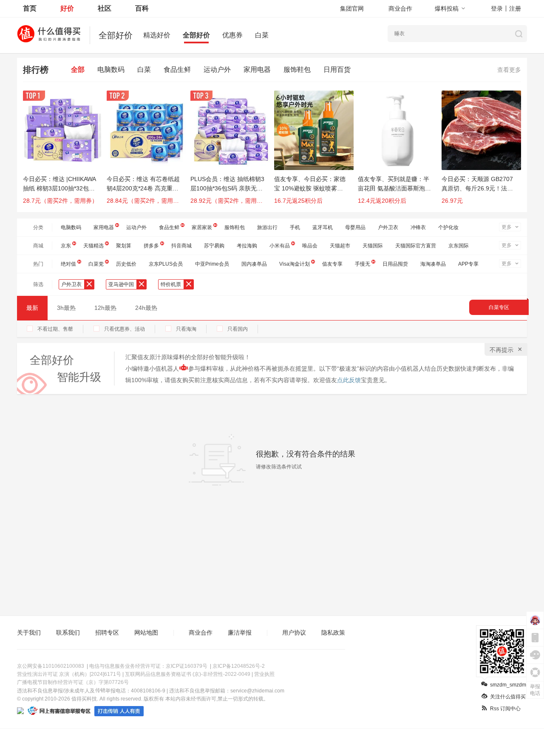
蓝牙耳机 (322, 227)
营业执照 (264, 674)
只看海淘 (186, 329)
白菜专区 (499, 307)
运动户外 (217, 69)
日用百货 (337, 69)
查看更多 (509, 69)
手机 (295, 227)
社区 (104, 8)
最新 (32, 307)
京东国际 (458, 246)
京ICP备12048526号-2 (238, 666)
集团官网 (352, 8)
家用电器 (257, 69)
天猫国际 (373, 246)
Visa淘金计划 (294, 264)
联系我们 (68, 632)
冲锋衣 (418, 227)
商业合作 (400, 8)
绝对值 (68, 264)
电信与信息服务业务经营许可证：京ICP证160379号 (148, 666)
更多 (507, 227)
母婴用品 (355, 227)
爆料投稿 (447, 8)
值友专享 (332, 264)
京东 (66, 246)
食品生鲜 (177, 69)
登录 (497, 8)
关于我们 (29, 632)
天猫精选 (93, 246)
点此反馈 (349, 380)
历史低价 (126, 264)
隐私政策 (333, 632)
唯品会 (309, 246)
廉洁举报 (240, 632)
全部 (78, 69)
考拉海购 (247, 246)
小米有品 (279, 246)
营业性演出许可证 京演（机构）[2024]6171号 (69, 674)
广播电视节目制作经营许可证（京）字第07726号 (73, 682)
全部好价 (196, 35)
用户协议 (294, 632)
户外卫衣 (388, 227)
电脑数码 (111, 69)
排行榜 (35, 69)
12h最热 (105, 307)
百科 (142, 8)
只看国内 (237, 329)
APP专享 (468, 264)
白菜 (262, 35)
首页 (30, 8)
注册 (515, 8)
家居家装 (202, 227)
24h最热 (146, 307)
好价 (67, 8)
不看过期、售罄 (55, 329)
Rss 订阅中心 (505, 709)
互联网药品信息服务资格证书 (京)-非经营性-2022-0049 (187, 674)
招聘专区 (107, 632)
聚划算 (123, 246)
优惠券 (232, 35)
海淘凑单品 (433, 264)
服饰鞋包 (297, 69)
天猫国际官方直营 (415, 246)
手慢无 (362, 264)
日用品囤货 (395, 264)
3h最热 (66, 307)
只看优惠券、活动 (124, 329)
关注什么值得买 (508, 697)
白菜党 (96, 264)
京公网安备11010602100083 (50, 666)
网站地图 (146, 632)
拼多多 (151, 246)
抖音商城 (181, 246)
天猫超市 (340, 246)
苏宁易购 (214, 246)
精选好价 (156, 35)
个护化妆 (448, 227)
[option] (65, 151)
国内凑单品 (254, 264)
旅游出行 (267, 227)
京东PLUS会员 (166, 264)
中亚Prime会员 (212, 264)
